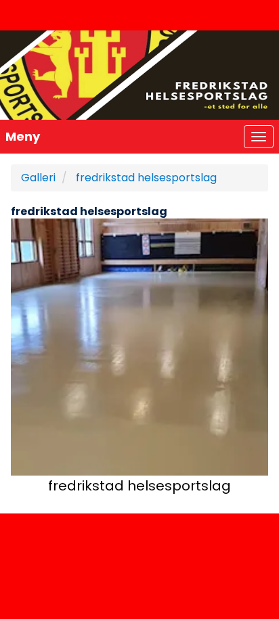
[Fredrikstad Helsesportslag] (139, 75)
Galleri (38, 177)
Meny (22, 136)
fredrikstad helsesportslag (146, 177)
